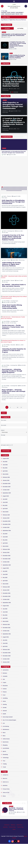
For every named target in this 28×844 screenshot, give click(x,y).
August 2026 (6, 458)
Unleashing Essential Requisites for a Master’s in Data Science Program (14, 350)
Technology (5, 757)
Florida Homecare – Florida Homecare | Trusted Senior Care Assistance (13, 327)
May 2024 (5, 540)
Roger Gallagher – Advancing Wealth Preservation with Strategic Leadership (13, 391)
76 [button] (13, 189)
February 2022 (6, 624)
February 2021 (6, 649)
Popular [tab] (8, 28)
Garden (4, 707)
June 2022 (5, 612)
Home (4, 796)
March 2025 (5, 511)
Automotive (5, 670)
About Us (5, 778)
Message (3, 435)
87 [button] (26, 189)
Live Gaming (6, 726)
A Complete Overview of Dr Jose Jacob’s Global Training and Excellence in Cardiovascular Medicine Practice (17, 44)
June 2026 (5, 464)
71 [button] (7, 189)
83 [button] (21, 189)
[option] (14, 80)
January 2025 (6, 518)
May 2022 (5, 615)
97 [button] (17, 190)
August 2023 (6, 568)
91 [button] (10, 190)
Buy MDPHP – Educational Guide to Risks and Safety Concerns (14, 285)
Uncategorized (11, 231)
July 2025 (5, 499)
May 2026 (5, 467)
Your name (3, 420)
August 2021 (6, 637)
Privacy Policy (6, 789)
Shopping (5, 745)
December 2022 (6, 593)
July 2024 (5, 533)
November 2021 (6, 627)
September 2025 (7, 492)
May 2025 (5, 505)
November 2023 (6, 558)
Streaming (5, 754)
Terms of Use (6, 792)
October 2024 (6, 527)
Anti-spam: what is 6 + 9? (7, 445)
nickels (8, 12)
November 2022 (6, 596)
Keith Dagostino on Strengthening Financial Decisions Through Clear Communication (14, 34)
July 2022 (5, 608)
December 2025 (6, 483)
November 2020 (6, 655)
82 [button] (20, 189)
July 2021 (5, 640)
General (12, 280)
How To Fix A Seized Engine (9, 720)
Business (5, 673)
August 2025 (6, 496)
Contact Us (5, 775)
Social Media (6, 748)
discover (17, 14)
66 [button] (1, 189)
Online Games (6, 738)
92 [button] (11, 190)
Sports (4, 751)
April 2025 (5, 508)
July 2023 (5, 571)
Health (4, 713)
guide (2, 14)
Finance (4, 32)
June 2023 (5, 574)
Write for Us (6, 782)
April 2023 (5, 580)
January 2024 (6, 552)
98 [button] (18, 190)
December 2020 (6, 652)
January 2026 (6, 480)
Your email (3, 425)
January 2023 (6, 590)
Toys (4, 760)
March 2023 (5, 583)
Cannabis (5, 676)
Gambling (5, 698)
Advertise (5, 785)
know (21, 14)
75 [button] (12, 189)
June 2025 (5, 502)
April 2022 (5, 618)
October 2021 (6, 630)
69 (17, 407)
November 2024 (6, 524)
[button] (24, 137)
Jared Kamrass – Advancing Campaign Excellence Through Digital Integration (12, 371)
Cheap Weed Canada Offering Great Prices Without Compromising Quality (12, 306)
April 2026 (5, 471)
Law (4, 723)
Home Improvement (8, 717)
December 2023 (6, 555)
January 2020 (6, 662)
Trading (5, 763)
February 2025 (6, 514)
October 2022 (6, 599)
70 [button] (6, 189)
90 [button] (9, 190)
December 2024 (6, 521)
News (4, 735)
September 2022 (7, 602)
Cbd (4, 679)
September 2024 (7, 530)
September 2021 (7, 633)
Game (4, 701)
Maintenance (6, 729)
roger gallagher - (20, 12)
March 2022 (5, 621)
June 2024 (5, 536)
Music (11, 53)
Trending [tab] (21, 28)
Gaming (5, 704)
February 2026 (6, 477)
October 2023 (6, 561)
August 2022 (6, 605)
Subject (2, 430)
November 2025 (6, 486)
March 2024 (5, 546)
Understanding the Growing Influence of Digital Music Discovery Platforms (17, 56)
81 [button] (19, 189)
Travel (4, 767)
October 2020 (6, 659)
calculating (3, 12)
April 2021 (5, 646)
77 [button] (14, 189)
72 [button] (8, 189)
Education (13, 344)
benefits (13, 12)
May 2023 (5, 577)
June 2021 (5, 643)
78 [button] (15, 189)
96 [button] (16, 190)
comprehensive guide (10, 14)
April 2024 (5, 543)
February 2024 (6, 549)
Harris (6, 88)
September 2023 (7, 565)
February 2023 (6, 586)
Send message (6, 450)
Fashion (5, 688)
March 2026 (5, 474)
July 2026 (5, 461)
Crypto (4, 682)
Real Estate (5, 742)
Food (4, 695)
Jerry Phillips (7, 280)
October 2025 (6, 489)
